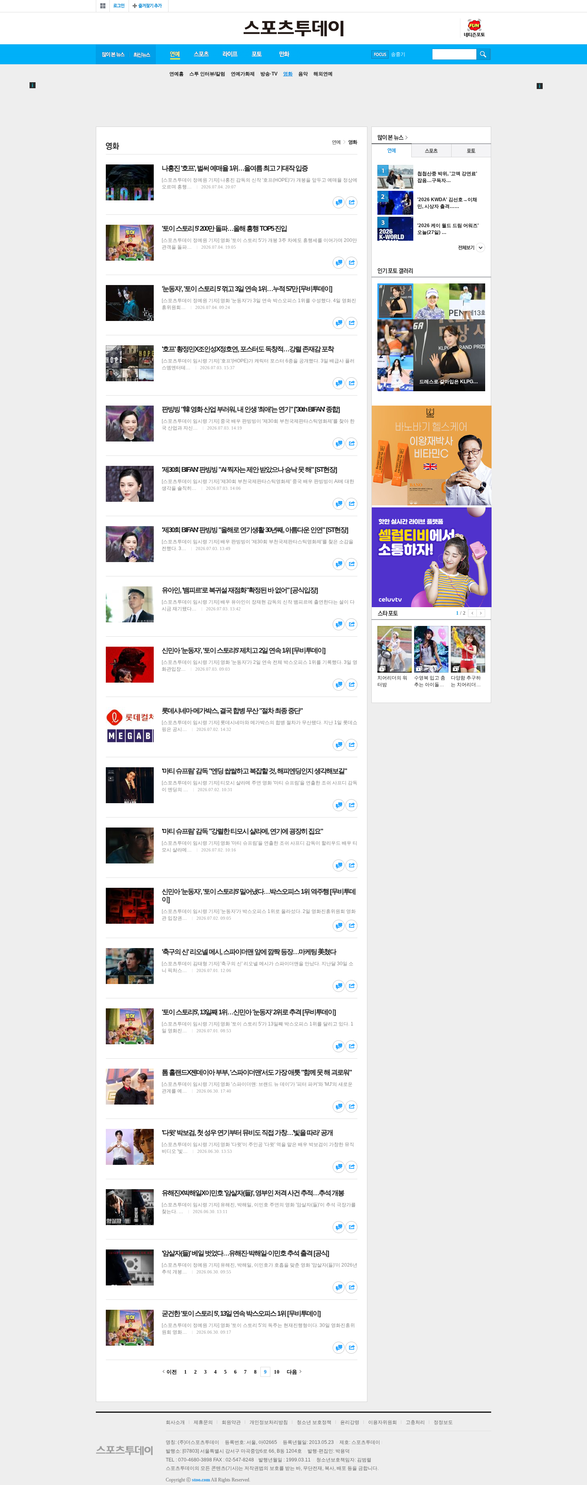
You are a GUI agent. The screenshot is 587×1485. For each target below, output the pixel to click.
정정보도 (443, 1422)
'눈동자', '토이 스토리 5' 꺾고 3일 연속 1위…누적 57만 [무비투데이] (247, 289)
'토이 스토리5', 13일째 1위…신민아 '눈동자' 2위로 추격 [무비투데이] (248, 1012)
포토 (256, 54)
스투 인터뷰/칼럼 (207, 74)
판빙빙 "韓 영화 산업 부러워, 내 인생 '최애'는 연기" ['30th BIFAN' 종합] (250, 409)
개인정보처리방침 (269, 1422)
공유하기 (351, 202)
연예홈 (176, 74)
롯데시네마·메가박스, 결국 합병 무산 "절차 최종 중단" (232, 711)
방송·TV (269, 74)
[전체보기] (102, 6)
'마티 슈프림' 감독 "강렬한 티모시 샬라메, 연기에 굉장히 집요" (242, 831)
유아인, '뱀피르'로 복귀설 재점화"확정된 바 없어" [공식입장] (239, 590)
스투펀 (474, 28)
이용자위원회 (382, 1422)
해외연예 (323, 74)
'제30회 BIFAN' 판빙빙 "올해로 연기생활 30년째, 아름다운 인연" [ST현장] (255, 530)
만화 (285, 54)
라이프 (230, 54)
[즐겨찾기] (148, 6)
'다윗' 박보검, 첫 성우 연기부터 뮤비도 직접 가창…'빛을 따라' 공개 (247, 1133)
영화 (288, 74)
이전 (172, 1372)
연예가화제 (243, 74)
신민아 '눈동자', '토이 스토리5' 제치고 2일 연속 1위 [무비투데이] (243, 650)
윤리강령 (349, 1422)
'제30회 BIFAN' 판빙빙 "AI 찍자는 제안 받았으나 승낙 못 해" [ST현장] (249, 469)
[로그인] (119, 6)
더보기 (471, 247)
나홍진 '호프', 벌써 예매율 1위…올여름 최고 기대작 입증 (234, 168)
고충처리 (415, 1422)
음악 (303, 74)
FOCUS (380, 54)
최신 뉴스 (142, 54)
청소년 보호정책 (314, 1422)
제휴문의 (203, 1422)
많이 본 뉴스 (112, 54)
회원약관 (231, 1422)
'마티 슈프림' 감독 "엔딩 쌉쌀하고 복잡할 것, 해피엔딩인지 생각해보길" (254, 771)
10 (277, 1372)
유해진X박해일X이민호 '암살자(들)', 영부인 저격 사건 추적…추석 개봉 (253, 1193)
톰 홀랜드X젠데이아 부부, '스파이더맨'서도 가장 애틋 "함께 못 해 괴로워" (256, 1072)
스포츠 (201, 54)
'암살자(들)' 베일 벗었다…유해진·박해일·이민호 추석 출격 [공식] (245, 1253)
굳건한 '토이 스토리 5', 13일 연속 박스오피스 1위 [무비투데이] (241, 1313)
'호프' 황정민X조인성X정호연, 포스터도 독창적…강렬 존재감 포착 (247, 349)
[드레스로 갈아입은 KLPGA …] (449, 389)
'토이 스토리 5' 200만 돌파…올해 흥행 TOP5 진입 (224, 228)
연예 (174, 54)
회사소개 (175, 1422)
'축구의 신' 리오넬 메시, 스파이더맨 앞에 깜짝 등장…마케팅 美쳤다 (249, 952)
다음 (292, 1372)
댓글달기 (339, 202)
